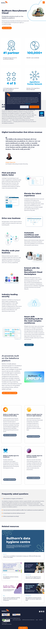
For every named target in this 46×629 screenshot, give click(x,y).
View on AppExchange (10, 435)
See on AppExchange (9, 479)
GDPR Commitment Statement (28, 619)
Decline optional (24, 106)
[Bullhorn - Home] (5, 610)
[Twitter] (39, 611)
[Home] (4, 3)
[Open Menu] (44, 2)
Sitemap (40, 619)
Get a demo (23, 627)
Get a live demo (7, 28)
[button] (23, 498)
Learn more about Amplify (9, 393)
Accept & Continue (34, 106)
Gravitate (9, 624)
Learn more (29, 344)
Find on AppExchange (33, 436)
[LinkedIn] (43, 611)
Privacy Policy (4, 622)
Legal (37, 619)
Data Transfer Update (17, 619)
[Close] (39, 93)
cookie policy (28, 103)
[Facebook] (41, 611)
